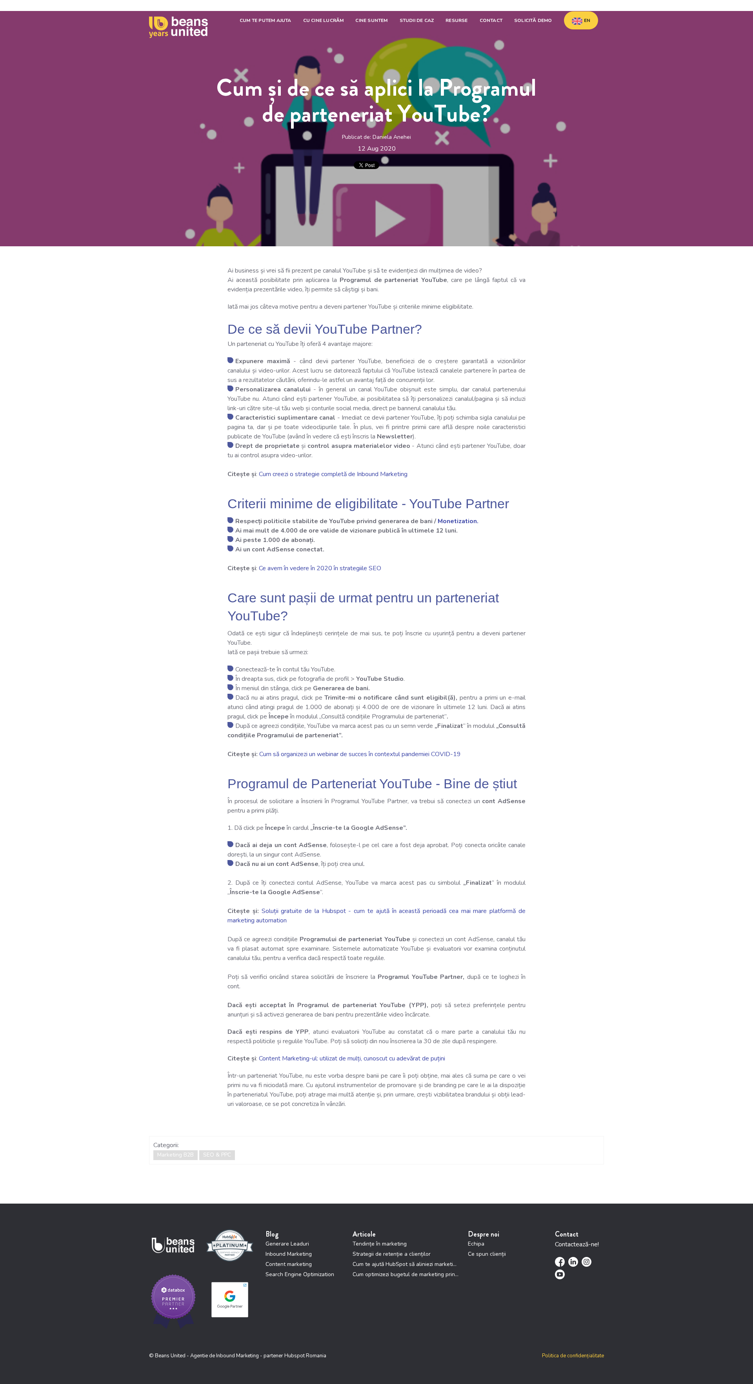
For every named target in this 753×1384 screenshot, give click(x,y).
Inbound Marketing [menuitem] (289, 1254)
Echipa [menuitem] (476, 1244)
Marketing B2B (175, 1154)
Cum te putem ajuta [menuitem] (265, 20)
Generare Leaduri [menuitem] (287, 1244)
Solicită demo (533, 20)
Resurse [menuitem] (456, 20)
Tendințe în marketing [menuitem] (380, 1244)
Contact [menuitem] (491, 20)
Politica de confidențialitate (573, 1355)
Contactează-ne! (577, 1244)
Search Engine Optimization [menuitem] (300, 1274)
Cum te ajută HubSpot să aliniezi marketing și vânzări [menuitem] (406, 1264)
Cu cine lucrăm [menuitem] (323, 20)
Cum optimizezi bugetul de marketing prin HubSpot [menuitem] (406, 1274)
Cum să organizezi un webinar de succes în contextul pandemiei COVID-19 (360, 754)
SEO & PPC (217, 1154)
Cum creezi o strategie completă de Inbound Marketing (333, 474)
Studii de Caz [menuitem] (417, 20)
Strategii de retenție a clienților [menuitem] (392, 1254)
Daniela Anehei (392, 137)
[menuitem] (581, 20)
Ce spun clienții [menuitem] (487, 1254)
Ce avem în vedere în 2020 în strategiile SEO (320, 568)
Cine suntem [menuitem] (371, 20)
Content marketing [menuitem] (289, 1264)
